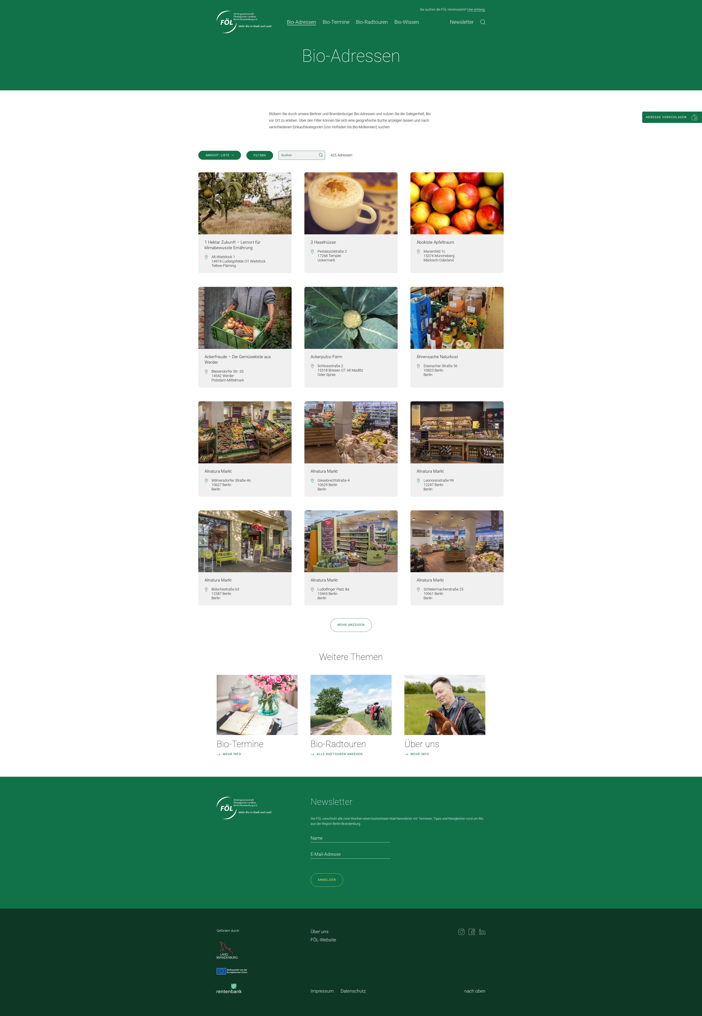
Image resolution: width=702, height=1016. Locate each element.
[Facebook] (472, 932)
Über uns (421, 744)
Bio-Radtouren (338, 744)
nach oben (474, 991)
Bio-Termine (240, 744)
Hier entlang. (476, 9)
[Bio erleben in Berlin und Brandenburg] (244, 22)
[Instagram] (461, 932)
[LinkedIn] (482, 932)
